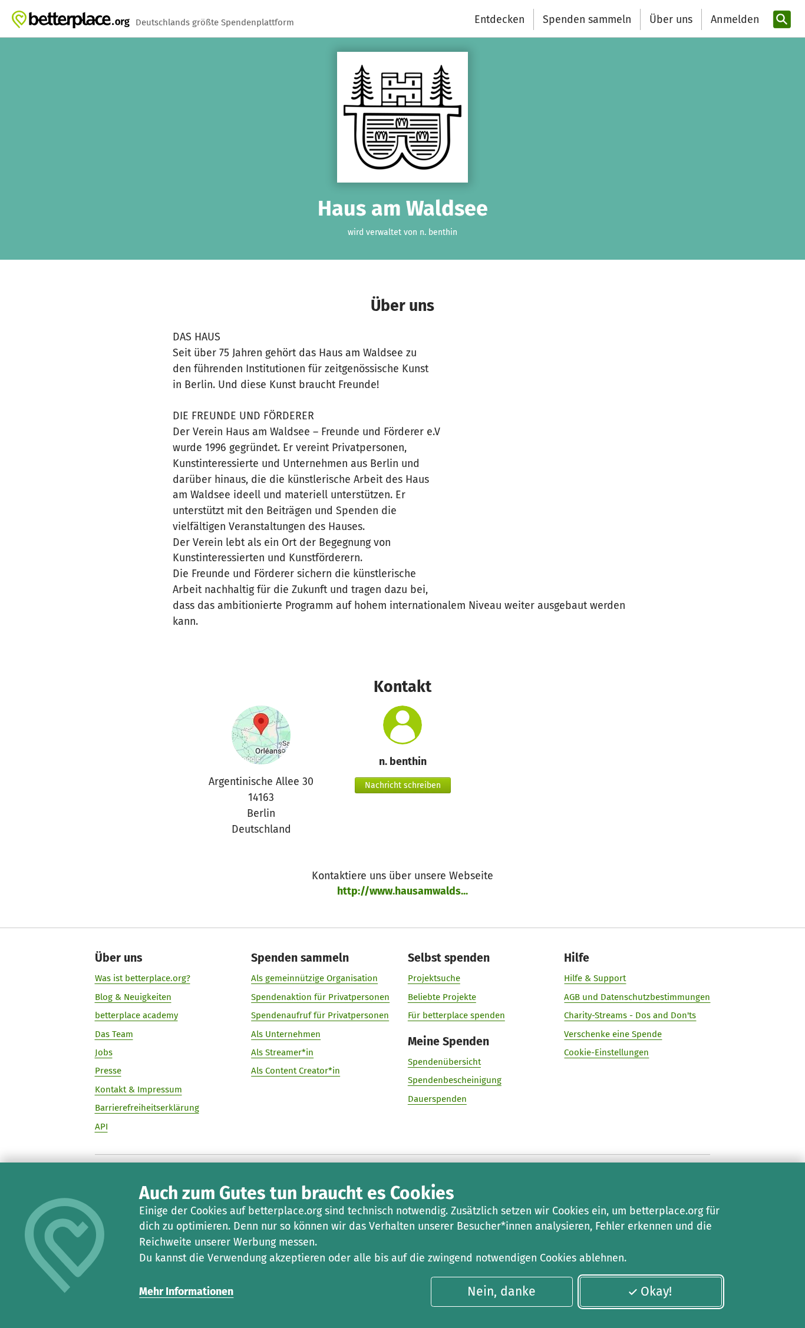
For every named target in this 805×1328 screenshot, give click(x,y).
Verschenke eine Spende (613, 1034)
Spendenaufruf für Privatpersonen (320, 1015)
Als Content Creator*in (295, 1070)
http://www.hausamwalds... (402, 891)
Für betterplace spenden (456, 1015)
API (101, 1126)
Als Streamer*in (282, 1052)
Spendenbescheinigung (455, 1080)
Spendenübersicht (444, 1062)
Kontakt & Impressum (138, 1089)
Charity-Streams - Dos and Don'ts (630, 1015)
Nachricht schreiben (403, 785)
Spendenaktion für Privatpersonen (320, 997)
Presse (108, 1070)
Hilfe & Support (595, 978)
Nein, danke (501, 1291)
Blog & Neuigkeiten (133, 997)
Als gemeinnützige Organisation (314, 978)
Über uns (670, 19)
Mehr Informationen (186, 1291)
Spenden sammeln (587, 19)
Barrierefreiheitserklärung (147, 1107)
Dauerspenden (437, 1099)
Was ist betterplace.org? (142, 978)
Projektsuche (434, 978)
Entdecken (499, 19)
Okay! (656, 1291)
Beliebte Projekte (442, 997)
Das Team (114, 1034)
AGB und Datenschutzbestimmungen (637, 997)
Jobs (104, 1052)
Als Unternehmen (286, 1034)
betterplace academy (136, 1015)
